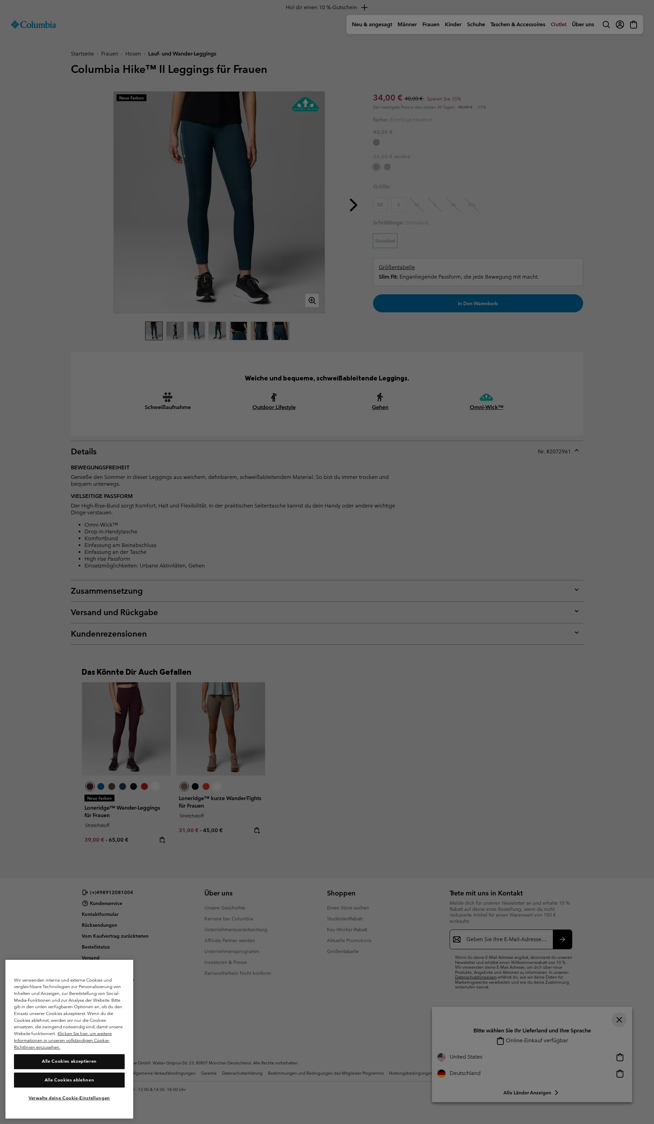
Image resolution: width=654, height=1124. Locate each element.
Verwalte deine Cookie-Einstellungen (69, 1097)
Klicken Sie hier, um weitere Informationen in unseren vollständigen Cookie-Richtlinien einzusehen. (63, 1040)
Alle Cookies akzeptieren (69, 1061)
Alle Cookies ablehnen (69, 1079)
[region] (69, 1039)
